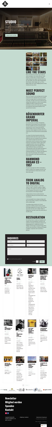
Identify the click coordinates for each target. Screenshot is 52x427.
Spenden (9, 406)
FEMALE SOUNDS (18, 278)
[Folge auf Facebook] (8, 413)
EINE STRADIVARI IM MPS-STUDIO (8, 328)
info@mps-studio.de (24, 417)
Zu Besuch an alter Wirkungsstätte (43, 364)
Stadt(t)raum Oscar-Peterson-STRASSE (31, 365)
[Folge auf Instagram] (6, 413)
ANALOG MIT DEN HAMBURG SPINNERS (8, 364)
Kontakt (9, 410)
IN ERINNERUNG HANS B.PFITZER (19, 334)
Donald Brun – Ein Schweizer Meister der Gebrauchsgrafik (8, 280)
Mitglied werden (13, 402)
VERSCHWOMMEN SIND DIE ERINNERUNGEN (43, 329)
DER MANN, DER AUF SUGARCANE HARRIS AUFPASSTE (31, 331)
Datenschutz (39, 417)
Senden (42, 261)
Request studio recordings (11, 35)
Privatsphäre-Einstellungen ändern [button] (41, 418)
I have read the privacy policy (15, 259)
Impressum (44, 417)
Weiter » (27, 385)
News (10, 288)
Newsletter (10, 398)
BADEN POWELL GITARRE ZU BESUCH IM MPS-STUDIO (43, 277)
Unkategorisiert (43, 285)
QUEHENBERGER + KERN (20, 364)
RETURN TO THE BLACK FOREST (31, 276)
